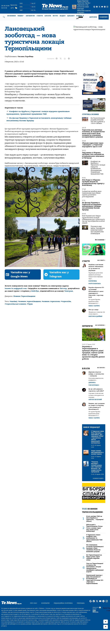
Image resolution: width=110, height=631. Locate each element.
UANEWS (104, 17)
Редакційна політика (63, 603)
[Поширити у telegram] (69, 58)
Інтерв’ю (30, 16)
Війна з (80, 17)
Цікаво (71, 16)
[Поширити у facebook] (57, 58)
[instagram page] (107, 7)
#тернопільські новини (15, 304)
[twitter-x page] (99, 7)
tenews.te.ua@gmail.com (16, 288)
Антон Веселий (95, 399)
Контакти (45, 603)
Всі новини (100, 240)
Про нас (33, 603)
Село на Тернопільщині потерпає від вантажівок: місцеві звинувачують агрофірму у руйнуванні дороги (95, 568)
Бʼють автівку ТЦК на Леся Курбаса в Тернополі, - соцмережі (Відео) (94, 518)
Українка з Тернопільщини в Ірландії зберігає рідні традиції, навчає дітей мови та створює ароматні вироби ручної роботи (93, 353)
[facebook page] (97, 7)
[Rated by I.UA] (104, 609)
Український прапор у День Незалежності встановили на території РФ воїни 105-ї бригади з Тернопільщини (95, 579)
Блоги (48, 16)
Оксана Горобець (25, 56)
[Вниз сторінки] (105, 627)
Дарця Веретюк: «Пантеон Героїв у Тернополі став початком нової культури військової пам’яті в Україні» (84, 6)
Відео (63, 16)
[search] (4, 17)
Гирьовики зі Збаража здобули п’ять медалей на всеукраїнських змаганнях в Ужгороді (93, 155)
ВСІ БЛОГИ (101, 367)
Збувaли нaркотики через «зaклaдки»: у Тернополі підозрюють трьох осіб (92, 145)
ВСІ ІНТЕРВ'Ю (100, 325)
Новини (11, 16)
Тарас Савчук (94, 306)
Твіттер (63, 288)
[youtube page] (102, 7)
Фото (55, 16)
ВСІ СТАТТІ (101, 260)
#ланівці (13, 301)
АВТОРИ (93, 17)
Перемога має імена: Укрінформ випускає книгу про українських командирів (98, 229)
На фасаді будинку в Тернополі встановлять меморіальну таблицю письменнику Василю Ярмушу (92, 206)
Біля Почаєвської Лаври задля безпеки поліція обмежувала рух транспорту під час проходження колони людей (93, 219)
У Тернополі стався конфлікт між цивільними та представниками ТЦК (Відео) (94, 538)
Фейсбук (35, 291)
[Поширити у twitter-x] (61, 58)
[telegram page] (105, 7)
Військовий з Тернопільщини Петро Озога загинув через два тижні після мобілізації (94, 528)
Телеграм (68, 291)
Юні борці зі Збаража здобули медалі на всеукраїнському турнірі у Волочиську (93, 182)
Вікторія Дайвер (95, 316)
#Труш (30, 304)
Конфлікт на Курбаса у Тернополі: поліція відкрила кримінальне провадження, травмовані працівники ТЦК (98, 168)
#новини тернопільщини (29, 301)
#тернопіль (66, 301)
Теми (20, 16)
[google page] (94, 7)
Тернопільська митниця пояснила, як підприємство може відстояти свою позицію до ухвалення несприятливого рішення (93, 133)
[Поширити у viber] (65, 58)
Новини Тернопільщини (24, 296)
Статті (40, 16)
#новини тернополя (51, 301)
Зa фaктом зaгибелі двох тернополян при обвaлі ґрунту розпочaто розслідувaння (91, 194)
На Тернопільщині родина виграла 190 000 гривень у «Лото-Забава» (98, 120)
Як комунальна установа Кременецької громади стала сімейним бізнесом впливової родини (95, 548)
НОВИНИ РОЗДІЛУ (98, 478)
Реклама (81, 603)
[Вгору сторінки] (105, 622)
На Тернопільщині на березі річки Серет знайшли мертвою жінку (94, 557)
